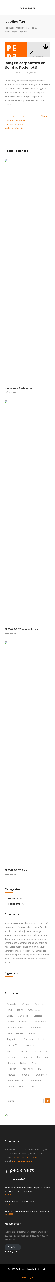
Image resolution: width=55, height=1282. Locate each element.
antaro (26, 1004)
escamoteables (15, 1033)
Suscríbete (13, 1247)
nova (35, 1063)
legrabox (12, 1057)
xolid (32, 1086)
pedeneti (12, 1069)
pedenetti (10, 128)
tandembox (35, 1080)
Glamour (28, 1039)
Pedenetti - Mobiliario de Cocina (20, 28)
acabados (12, 1004)
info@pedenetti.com (22, 1161)
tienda (19, 128)
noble (23, 1063)
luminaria (42, 1057)
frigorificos (12, 1039)
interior (24, 1051)
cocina (10, 1021)
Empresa (13, 898)
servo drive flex (15, 1080)
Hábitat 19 (12, 1045)
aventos (39, 1004)
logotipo (18, 124)
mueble (11, 1063)
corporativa (20, 120)
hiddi (41, 1039)
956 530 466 (18, 1157)
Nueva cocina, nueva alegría (19, 1201)
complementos (15, 1027)
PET (40, 1069)
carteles (20, 116)
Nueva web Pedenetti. (18, 388)
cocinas (9, 120)
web (21, 1086)
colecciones (39, 1021)
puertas (11, 1074)
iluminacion (29, 1045)
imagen (9, 124)
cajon (10, 1015)
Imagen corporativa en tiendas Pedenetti (27, 1211)
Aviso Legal (27, 1277)
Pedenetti (20, 73)
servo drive (40, 1074)
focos (32, 1033)
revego (24, 1074)
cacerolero (34, 1010)
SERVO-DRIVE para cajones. (21, 629)
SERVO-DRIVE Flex (16, 870)
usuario (10, 73)
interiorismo (40, 1051)
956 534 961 (33, 1157)
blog (9, 1010)
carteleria (9, 116)
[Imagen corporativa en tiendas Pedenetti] (27, 49)
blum (20, 1010)
